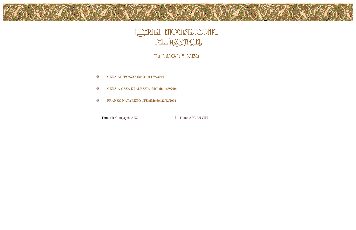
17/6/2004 (157, 76)
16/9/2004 (170, 88)
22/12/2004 (168, 100)
